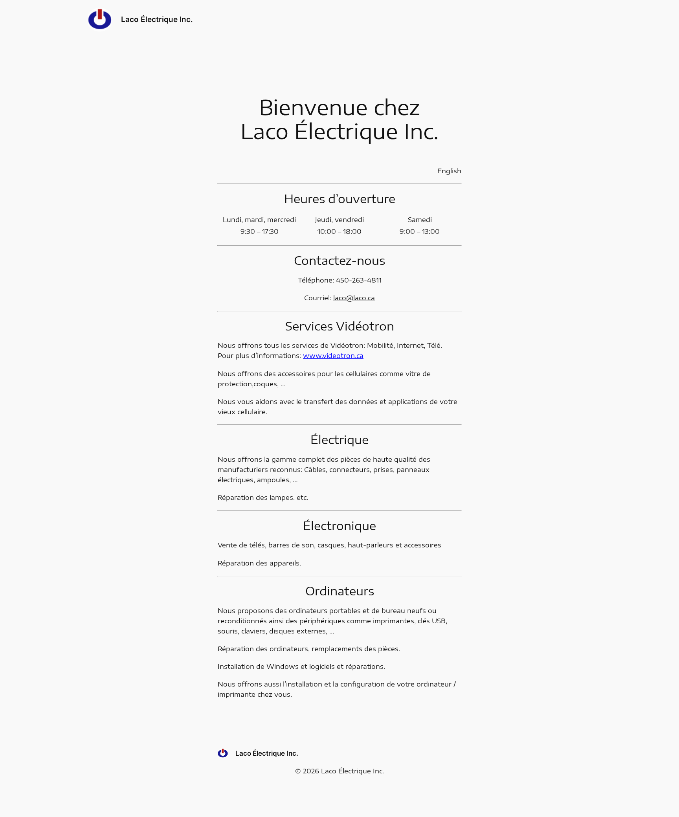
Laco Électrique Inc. (157, 19)
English (449, 171)
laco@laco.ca (354, 298)
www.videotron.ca (333, 355)
